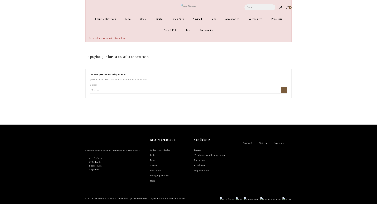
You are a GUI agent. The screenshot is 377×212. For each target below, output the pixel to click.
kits (188, 30)
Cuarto (159, 18)
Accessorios (232, 18)
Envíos (197, 150)
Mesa (143, 18)
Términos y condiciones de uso (209, 155)
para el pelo (170, 30)
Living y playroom (105, 18)
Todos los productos (160, 150)
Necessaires (255, 18)
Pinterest (263, 143)
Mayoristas (199, 160)
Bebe (213, 18)
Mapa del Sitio (201, 170)
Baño (128, 18)
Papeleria (276, 18)
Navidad (197, 18)
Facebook (248, 143)
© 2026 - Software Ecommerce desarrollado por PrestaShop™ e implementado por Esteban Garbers (135, 198)
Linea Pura (178, 18)
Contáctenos (200, 165)
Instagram (279, 143)
